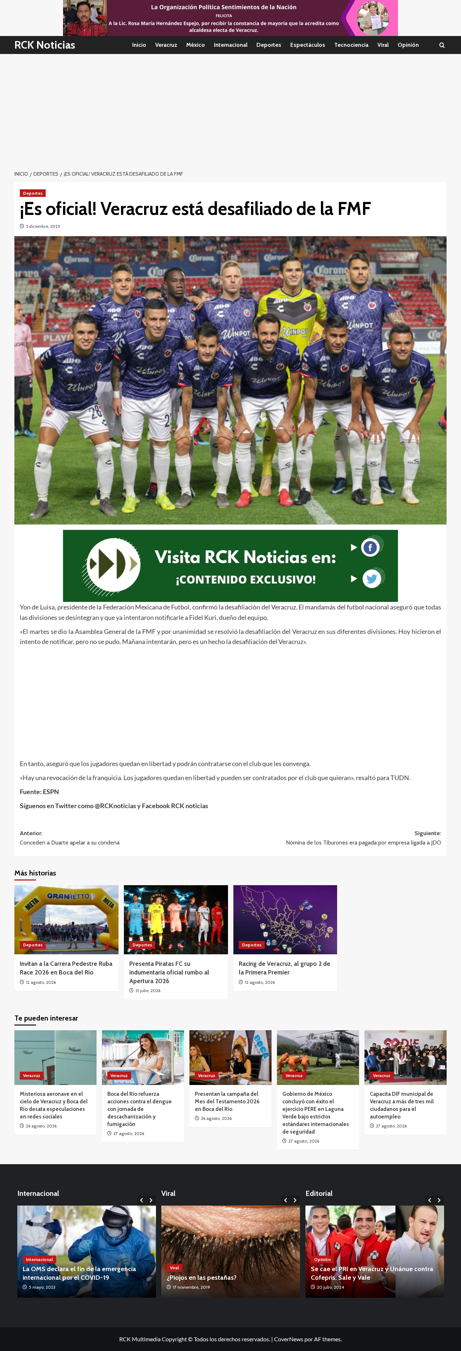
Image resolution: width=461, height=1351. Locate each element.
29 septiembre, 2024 (356, 1287)
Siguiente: (363, 838)
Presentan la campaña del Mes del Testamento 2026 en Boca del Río (227, 1101)
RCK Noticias (44, 44)
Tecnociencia (351, 44)
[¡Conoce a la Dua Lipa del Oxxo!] (231, 1252)
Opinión (408, 44)
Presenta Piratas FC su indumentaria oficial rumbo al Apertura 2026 (169, 972)
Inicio (139, 44)
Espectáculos (307, 44)
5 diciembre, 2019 (43, 226)
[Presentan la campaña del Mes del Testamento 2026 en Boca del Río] (230, 1057)
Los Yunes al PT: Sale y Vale (369, 1278)
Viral (383, 44)
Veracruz (166, 44)
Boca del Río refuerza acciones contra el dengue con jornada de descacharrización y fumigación (139, 1109)
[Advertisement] (230, 108)
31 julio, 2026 (147, 990)
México (195, 44)
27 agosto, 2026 (128, 1133)
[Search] (442, 45)
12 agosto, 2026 (41, 982)
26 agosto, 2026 (41, 1126)
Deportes (268, 44)
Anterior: (70, 838)
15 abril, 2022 (41, 1287)
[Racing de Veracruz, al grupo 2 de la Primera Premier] (285, 920)
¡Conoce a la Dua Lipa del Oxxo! (213, 1278)
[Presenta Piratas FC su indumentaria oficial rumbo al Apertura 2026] (176, 920)
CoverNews (288, 1339)
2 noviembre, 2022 (192, 1287)
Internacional (230, 44)
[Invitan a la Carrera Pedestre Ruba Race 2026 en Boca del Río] (66, 920)
